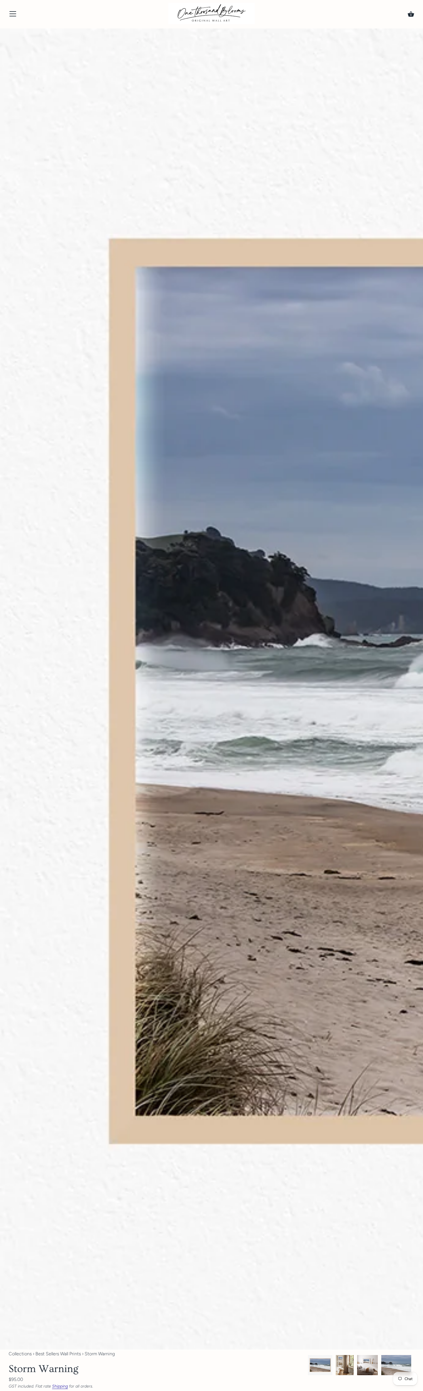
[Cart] (410, 14)
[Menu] (13, 15)
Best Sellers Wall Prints (58, 1353)
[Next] (414, 1366)
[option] (320, 1366)
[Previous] (307, 1366)
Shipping (60, 1386)
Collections (20, 1353)
